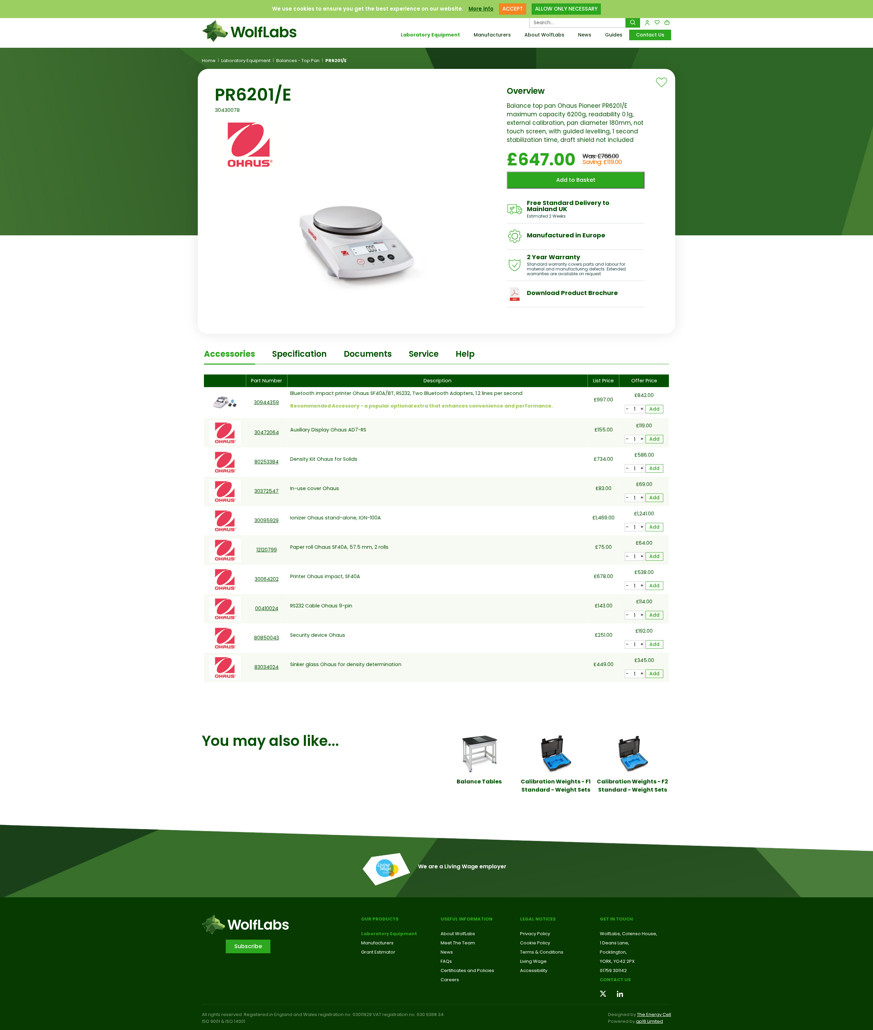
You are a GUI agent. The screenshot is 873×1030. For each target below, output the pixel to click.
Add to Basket (575, 180)
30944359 (266, 402)
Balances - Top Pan (298, 60)
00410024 (266, 608)
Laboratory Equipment (430, 34)
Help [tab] (465, 353)
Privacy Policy (535, 933)
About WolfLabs (544, 34)
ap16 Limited (649, 1021)
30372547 (266, 491)
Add (654, 409)
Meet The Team (458, 943)
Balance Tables (479, 781)
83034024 (266, 667)
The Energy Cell (654, 1014)
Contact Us (650, 34)
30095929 (266, 520)
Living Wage (533, 961)
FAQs (446, 961)
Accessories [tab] (229, 353)
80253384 (266, 461)
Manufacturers (492, 34)
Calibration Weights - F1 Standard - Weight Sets (556, 786)
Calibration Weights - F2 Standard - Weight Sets (632, 786)
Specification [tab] (299, 353)
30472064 (266, 432)
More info (481, 8)
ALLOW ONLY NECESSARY (566, 8)
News (584, 34)
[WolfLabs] (257, 31)
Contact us (615, 979)
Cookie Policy (535, 943)
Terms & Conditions (541, 952)
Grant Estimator (378, 952)
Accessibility (533, 970)
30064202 (267, 579)
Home (209, 60)
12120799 (266, 549)
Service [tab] (424, 353)
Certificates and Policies (467, 970)
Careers (450, 979)
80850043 (266, 637)
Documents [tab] (368, 353)
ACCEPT (512, 8)
